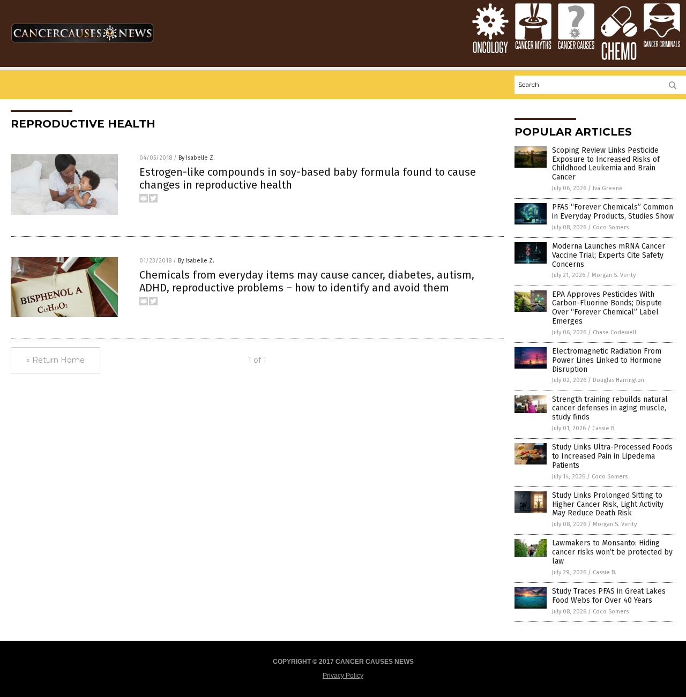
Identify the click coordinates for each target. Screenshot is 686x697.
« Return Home (55, 360)
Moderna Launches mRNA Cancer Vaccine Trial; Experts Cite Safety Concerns (608, 255)
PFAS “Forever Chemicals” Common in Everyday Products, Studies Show (613, 212)
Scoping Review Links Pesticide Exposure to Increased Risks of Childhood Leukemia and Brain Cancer (606, 164)
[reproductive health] (82, 47)
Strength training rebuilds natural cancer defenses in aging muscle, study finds (610, 408)
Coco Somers (611, 227)
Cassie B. (604, 428)
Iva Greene (608, 188)
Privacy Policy (343, 675)
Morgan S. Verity (614, 275)
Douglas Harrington (618, 380)
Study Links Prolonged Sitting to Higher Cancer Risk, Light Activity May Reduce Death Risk (607, 504)
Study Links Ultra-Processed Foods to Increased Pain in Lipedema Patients (612, 456)
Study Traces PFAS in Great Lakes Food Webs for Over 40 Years (609, 596)
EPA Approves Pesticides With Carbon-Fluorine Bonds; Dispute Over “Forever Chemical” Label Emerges (607, 308)
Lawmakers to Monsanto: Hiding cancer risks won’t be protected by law (612, 552)
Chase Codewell (614, 332)
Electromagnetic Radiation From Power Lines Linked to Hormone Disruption (606, 360)
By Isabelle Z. (196, 157)
